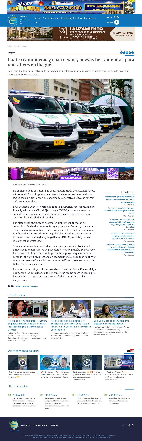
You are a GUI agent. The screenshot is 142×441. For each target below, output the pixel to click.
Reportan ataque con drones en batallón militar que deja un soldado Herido (119, 210)
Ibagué (16, 46)
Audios (38, 22)
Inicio (37, 18)
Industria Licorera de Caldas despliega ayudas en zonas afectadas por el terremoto (122, 236)
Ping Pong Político (71, 18)
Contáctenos (40, 425)
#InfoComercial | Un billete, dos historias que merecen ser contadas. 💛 (22, 374)
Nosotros (25, 425)
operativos (34, 286)
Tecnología (25, 286)
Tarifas (54, 425)
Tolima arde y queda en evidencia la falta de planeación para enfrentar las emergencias (119, 199)
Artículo (24, 46)
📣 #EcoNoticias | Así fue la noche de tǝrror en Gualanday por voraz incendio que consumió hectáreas (55, 374)
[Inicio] (13, 20)
